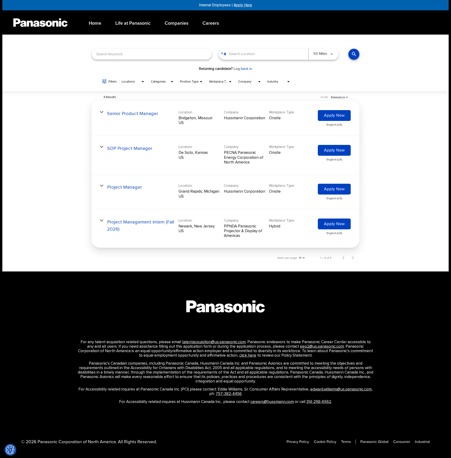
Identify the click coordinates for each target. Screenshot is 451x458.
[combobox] (151, 54)
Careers (210, 23)
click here (247, 355)
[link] (225, 118)
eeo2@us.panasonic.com (322, 346)
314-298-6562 (318, 401)
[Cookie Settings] (10, 450)
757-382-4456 (229, 393)
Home (95, 23)
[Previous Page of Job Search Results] (343, 258)
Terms (346, 441)
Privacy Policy (298, 441)
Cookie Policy (325, 441)
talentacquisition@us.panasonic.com (214, 342)
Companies (176, 23)
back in (246, 69)
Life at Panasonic (133, 23)
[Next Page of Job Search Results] (353, 258)
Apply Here (243, 5)
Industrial (422, 441)
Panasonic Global (374, 441)
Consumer (401, 441)
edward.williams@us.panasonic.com (341, 389)
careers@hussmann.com (272, 401)
